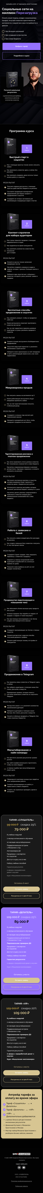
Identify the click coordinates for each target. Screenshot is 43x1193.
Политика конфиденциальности (21, 1181)
